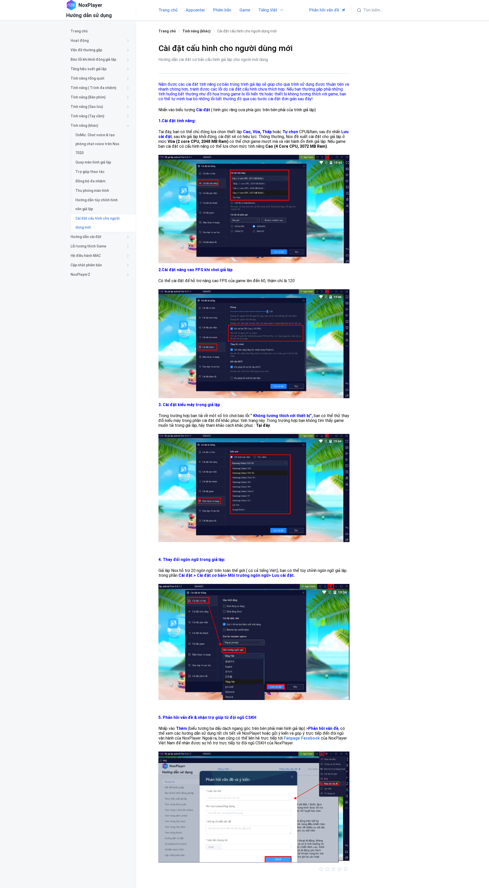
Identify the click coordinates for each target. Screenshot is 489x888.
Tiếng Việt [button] (268, 10)
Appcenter (195, 10)
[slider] (253, 869)
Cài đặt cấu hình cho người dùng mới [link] (247, 31)
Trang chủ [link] (167, 31)
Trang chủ (168, 10)
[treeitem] (101, 31)
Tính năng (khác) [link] (196, 31)
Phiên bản (222, 10)
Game (244, 10)
